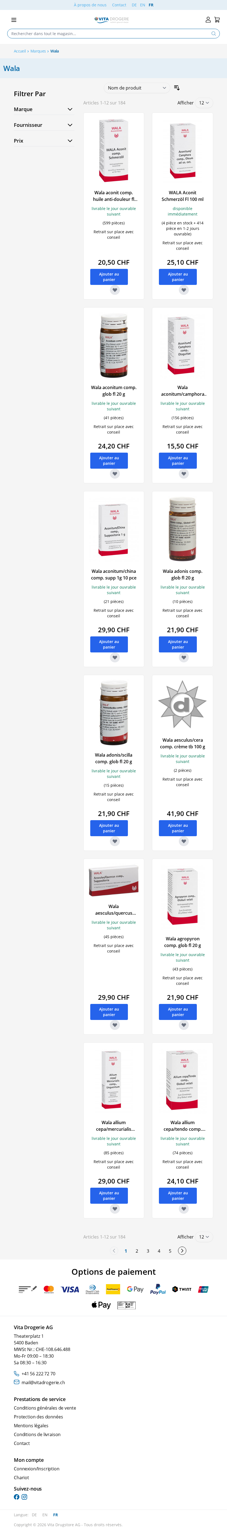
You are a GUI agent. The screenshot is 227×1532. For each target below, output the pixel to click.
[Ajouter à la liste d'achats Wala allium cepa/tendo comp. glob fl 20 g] (184, 1209)
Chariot (21, 1478)
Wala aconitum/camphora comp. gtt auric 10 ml (183, 394)
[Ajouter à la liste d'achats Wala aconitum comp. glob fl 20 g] (115, 474)
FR (151, 4)
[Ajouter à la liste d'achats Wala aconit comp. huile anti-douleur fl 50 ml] (115, 290)
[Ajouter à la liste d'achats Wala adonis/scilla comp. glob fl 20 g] (115, 841)
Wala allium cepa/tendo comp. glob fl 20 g (183, 1129)
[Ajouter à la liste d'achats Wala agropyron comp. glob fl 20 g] (184, 1025)
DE (134, 4)
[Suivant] (182, 1251)
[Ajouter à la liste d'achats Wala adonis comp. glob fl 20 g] (184, 657)
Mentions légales (31, 1426)
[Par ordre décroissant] (177, 88)
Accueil (20, 51)
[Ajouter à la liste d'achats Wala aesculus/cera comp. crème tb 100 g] (184, 841)
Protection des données (38, 1417)
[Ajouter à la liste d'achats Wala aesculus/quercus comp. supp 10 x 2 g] (115, 1025)
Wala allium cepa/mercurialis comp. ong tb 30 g (113, 1129)
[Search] (214, 33)
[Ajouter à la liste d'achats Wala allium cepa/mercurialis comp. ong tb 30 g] (115, 1209)
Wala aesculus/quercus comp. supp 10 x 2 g (114, 913)
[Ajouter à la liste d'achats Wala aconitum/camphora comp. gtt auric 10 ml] (184, 474)
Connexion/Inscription (37, 1469)
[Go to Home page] (111, 20)
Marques (38, 51)
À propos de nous (90, 4)
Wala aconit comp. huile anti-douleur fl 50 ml (113, 199)
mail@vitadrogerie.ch (43, 1382)
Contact (119, 4)
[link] (114, 1251)
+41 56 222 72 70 (38, 1374)
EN (142, 4)
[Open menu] (13, 20)
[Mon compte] (208, 20)
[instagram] (24, 1497)
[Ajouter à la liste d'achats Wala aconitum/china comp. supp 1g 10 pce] (115, 657)
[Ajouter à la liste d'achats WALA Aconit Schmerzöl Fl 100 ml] (184, 290)
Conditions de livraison (37, 1434)
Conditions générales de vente (45, 1408)
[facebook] (16, 1497)
